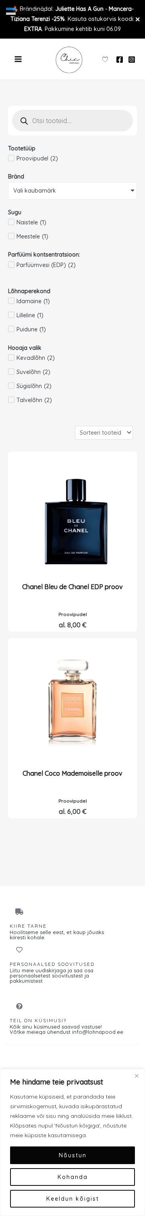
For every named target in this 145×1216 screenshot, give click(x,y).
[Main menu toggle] (18, 59)
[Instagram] (131, 59)
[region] (72, 1142)
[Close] (136, 1075)
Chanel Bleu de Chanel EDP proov (72, 587)
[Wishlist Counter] (105, 59)
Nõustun (73, 1155)
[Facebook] (119, 59)
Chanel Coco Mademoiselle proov (72, 773)
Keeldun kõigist (72, 1198)
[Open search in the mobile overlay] (72, 121)
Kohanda (73, 1177)
